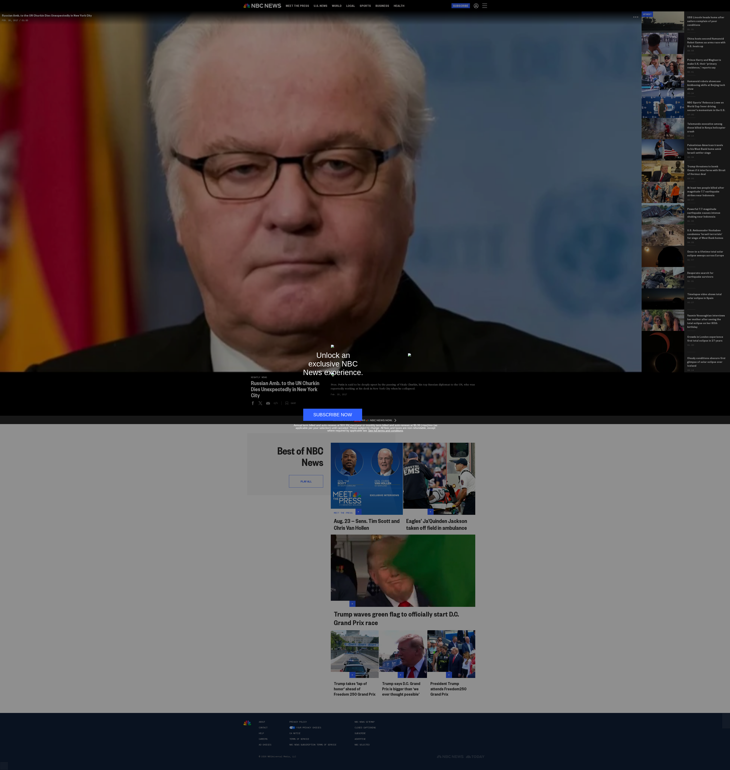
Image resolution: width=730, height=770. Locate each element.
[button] (435, 342)
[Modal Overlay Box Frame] (365, 385)
